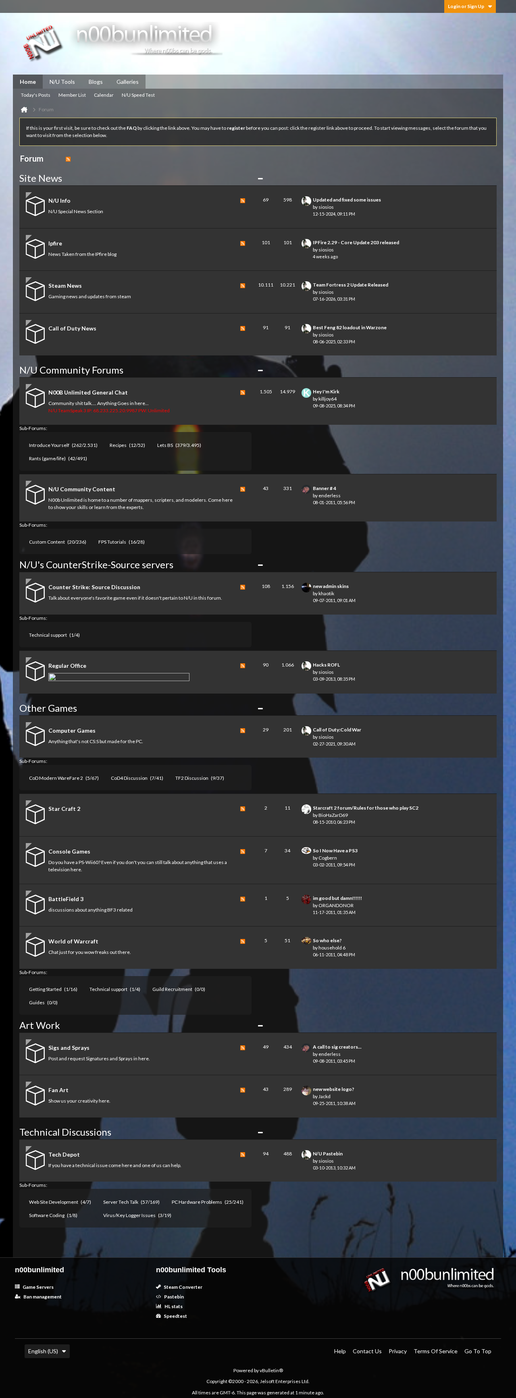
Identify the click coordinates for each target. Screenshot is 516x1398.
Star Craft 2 (64, 808)
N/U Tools (62, 81)
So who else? (327, 940)
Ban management (42, 1297)
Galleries (128, 81)
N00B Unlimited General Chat (88, 392)
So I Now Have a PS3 (335, 851)
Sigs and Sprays (68, 1047)
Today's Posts (35, 95)
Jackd (324, 1096)
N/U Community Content (81, 489)
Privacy (398, 1351)
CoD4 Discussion (129, 778)
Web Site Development (53, 1202)
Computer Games (72, 730)
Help (340, 1351)
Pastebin (173, 1297)
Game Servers (38, 1287)
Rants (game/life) (47, 458)
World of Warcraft (73, 941)
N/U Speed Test (138, 95)
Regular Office (67, 665)
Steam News (65, 285)
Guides (37, 1002)
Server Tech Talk (120, 1202)
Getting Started (45, 989)
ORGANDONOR (336, 905)
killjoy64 (327, 399)
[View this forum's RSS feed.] (242, 207)
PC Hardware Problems (197, 1202)
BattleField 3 (65, 898)
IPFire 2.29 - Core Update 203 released (356, 242)
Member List (72, 95)
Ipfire (55, 243)
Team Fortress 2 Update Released (350, 285)
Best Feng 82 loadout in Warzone (350, 327)
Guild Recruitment (172, 989)
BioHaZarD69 (333, 815)
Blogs (96, 81)
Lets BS (165, 445)
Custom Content (47, 542)
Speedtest (175, 1316)
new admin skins (331, 586)
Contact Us (367, 1351)
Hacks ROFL (326, 665)
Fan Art (58, 1089)
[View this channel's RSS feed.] (68, 158)
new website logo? (333, 1089)
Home (28, 81)
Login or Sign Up (466, 6)
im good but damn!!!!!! (337, 898)
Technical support (48, 635)
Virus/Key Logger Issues (129, 1215)
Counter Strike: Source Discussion (94, 587)
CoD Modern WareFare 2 (56, 778)
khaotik (326, 593)
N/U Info (59, 200)
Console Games (69, 851)
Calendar (104, 95)
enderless (329, 495)
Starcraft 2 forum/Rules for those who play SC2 (365, 808)
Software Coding (46, 1215)
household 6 (331, 948)
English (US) (43, 1351)
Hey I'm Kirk (326, 391)
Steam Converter (182, 1287)
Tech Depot (64, 1154)
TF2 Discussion (191, 778)
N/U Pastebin (328, 1154)
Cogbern (327, 858)
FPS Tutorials (112, 542)
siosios (326, 207)
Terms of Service (436, 1351)
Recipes (118, 445)
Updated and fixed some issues (347, 200)
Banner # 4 (324, 488)
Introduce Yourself (49, 445)
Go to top (477, 1351)
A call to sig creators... (337, 1047)
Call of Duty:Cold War (337, 730)
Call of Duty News (72, 328)
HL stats (173, 1306)
